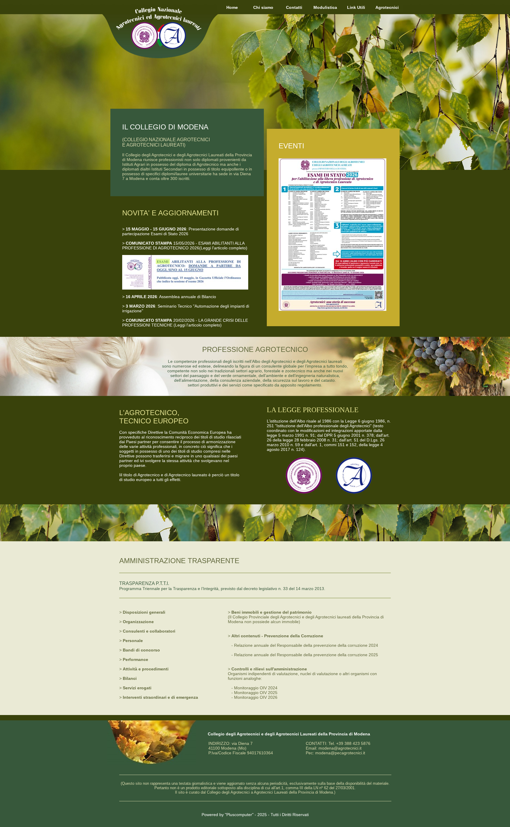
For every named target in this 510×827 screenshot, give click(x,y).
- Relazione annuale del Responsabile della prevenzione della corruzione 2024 (304, 645)
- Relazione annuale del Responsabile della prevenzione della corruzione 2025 (303, 654)
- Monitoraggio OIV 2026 (254, 697)
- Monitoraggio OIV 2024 (254, 687)
